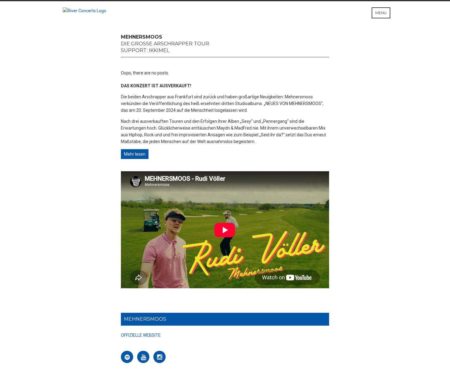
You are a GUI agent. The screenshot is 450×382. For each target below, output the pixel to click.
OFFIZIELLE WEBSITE (141, 335)
